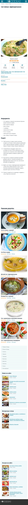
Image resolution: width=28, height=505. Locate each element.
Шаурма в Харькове (14, 424)
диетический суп (13, 481)
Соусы (4, 366)
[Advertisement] (14, 23)
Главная (2, 3)
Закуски (4, 354)
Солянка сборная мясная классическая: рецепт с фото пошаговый (16, 493)
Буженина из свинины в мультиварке (18, 402)
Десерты (4, 361)
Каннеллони (12, 397)
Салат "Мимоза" (13, 376)
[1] (10, 61)
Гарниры (5, 356)
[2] (12, 61)
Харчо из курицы (13, 471)
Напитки (4, 363)
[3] (14, 61)
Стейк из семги (13, 391)
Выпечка (4, 358)
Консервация (5, 368)
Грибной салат (13, 386)
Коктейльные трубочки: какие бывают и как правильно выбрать (17, 420)
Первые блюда (8, 3)
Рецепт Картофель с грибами (16, 486)
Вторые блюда (6, 349)
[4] (16, 61)
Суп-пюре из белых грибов (16, 465)
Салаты (4, 351)
